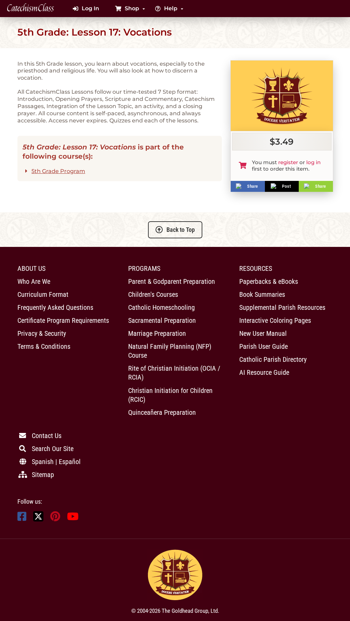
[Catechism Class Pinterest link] (55, 518)
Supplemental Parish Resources (282, 307)
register (288, 162)
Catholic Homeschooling (161, 307)
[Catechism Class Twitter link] (38, 519)
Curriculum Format (42, 294)
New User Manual (263, 333)
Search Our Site (52, 449)
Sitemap (43, 475)
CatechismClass (30, 8)
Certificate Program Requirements (63, 320)
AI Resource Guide (264, 372)
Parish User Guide (263, 346)
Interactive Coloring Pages (275, 320)
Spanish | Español (56, 462)
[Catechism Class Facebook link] (21, 518)
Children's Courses (153, 294)
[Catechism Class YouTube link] (73, 518)
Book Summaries (262, 294)
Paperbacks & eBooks (268, 281)
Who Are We (33, 281)
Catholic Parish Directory (273, 359)
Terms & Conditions (43, 346)
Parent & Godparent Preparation (171, 281)
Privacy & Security (41, 333)
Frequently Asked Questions (55, 307)
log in (313, 162)
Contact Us (47, 436)
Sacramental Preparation (162, 320)
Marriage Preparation (157, 333)
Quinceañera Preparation (162, 412)
